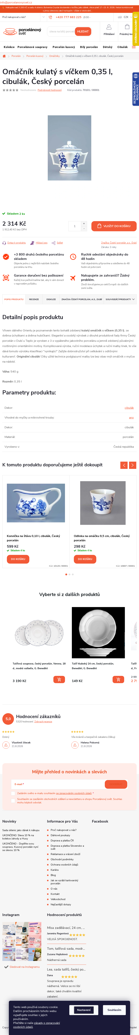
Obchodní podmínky (62, 859)
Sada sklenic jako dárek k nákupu (20, 830)
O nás (54, 888)
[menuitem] (9, 47)
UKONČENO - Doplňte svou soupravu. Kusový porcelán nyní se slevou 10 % (20, 847)
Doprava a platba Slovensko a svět (67, 847)
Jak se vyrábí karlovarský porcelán (64, 882)
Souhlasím (114, 1010)
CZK (126, 17)
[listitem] (39, 645)
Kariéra (54, 870)
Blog (53, 875)
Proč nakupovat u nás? (14, 17)
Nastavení (83, 1010)
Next (132, 465)
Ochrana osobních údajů (64, 864)
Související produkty (118, 299)
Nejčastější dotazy (61, 904)
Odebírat (116, 784)
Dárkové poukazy (60, 835)
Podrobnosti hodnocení (50, 90)
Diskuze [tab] (51, 299)
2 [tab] (69, 574)
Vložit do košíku (117, 226)
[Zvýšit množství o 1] (84, 223)
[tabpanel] (36, 521)
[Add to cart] (59, 679)
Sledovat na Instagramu (25, 967)
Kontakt (55, 894)
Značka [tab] (82, 299)
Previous (124, 465)
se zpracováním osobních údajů (74, 793)
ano (131, 418)
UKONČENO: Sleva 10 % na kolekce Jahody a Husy (18, 837)
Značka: (119, 242)
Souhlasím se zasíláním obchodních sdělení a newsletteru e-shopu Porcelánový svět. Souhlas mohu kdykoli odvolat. (69, 800)
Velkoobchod (58, 899)
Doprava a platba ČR (62, 840)
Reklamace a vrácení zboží (65, 854)
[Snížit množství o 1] (84, 228)
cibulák (129, 408)
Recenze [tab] (34, 299)
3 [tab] (73, 574)
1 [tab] (66, 574)
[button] (6, 645)
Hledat (83, 32)
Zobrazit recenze (43, 721)
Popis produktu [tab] (14, 299)
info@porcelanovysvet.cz (16, 3)
